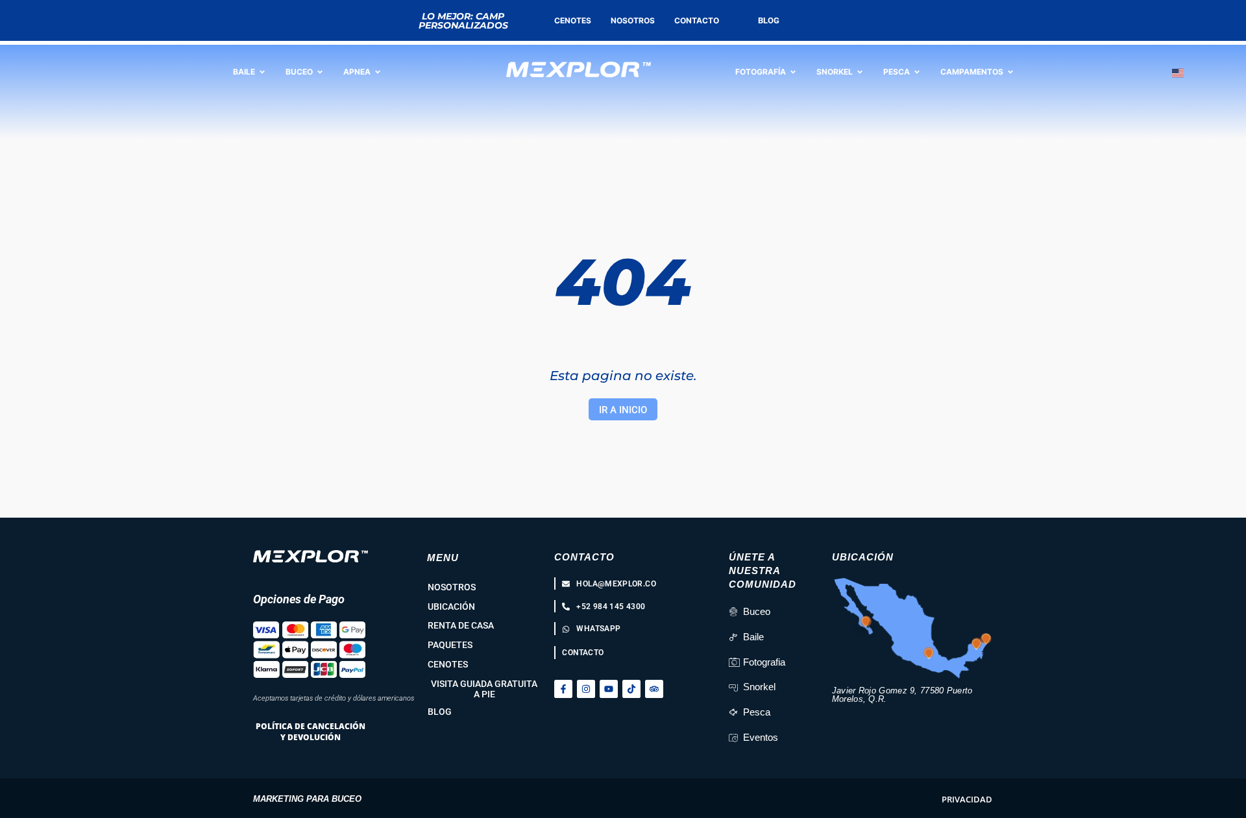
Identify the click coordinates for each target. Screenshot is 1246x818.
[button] (967, 799)
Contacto (584, 556)
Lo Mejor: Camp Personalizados (463, 20)
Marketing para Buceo (307, 799)
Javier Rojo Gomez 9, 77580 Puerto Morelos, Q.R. (902, 695)
